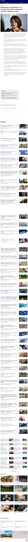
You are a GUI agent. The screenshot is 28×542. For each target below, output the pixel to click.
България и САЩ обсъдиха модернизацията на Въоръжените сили (9, 145)
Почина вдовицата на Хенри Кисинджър (8, 138)
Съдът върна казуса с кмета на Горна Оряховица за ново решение (7, 152)
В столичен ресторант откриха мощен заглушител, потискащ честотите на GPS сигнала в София (6, 463)
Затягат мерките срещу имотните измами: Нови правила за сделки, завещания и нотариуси (8, 216)
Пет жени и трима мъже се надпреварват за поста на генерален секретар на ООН (9, 340)
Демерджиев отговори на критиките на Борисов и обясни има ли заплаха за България (9, 159)
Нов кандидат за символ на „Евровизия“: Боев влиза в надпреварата (18, 458)
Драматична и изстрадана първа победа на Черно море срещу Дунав (21, 527)
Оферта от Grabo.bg (2, 238)
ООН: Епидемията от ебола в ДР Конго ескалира (8, 374)
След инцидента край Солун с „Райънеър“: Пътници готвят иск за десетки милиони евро (9, 256)
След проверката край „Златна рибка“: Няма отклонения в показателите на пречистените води (9, 224)
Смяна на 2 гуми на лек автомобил (7, 239)
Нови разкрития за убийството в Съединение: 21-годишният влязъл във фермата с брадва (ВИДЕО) (9, 381)
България (3, 122)
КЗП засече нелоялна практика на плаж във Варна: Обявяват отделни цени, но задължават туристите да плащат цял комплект (9, 172)
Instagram (15, 108)
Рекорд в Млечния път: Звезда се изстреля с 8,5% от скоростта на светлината (7, 527)
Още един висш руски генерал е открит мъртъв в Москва (9, 231)
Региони (21, 2)
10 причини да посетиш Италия (5, 492)
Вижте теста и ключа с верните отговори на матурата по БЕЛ (9, 270)
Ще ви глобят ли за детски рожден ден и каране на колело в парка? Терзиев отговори (4, 444)
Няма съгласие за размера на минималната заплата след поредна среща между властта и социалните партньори (19, 463)
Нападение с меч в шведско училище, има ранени (9, 181)
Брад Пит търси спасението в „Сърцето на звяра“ (20, 512)
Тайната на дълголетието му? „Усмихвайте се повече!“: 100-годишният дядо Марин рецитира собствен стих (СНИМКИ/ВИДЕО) (9, 249)
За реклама (21, 531)
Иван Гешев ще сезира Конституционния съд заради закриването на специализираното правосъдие (9, 98)
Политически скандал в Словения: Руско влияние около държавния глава (8, 431)
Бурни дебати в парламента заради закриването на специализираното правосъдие (9, 93)
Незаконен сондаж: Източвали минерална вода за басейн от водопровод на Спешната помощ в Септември (9, 305)
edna (15, 523)
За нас (19, 531)
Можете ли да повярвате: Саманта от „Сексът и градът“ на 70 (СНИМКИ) (4, 453)
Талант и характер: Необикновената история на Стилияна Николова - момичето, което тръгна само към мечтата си (7, 522)
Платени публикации (25, 531)
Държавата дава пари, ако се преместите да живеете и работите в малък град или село (5, 440)
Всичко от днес (14, 471)
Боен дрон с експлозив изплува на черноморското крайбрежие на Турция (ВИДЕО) (8, 326)
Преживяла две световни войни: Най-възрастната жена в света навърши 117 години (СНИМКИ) (4, 458)
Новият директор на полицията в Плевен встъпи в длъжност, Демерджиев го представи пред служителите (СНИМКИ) (9, 404)
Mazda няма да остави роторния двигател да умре (9, 132)
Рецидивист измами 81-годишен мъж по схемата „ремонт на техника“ (8, 418)
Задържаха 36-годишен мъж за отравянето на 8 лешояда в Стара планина (9, 411)
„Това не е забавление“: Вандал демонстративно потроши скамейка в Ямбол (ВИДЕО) (9, 276)
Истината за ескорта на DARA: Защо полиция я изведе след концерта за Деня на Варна (17, 449)
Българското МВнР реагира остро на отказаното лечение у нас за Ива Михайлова (9, 263)
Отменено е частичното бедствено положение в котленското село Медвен (9, 361)
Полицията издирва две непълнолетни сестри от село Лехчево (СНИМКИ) (9, 368)
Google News (7, 108)
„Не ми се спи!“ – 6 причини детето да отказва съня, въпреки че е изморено (9, 165)
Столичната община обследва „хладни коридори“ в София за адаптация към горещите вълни (8, 347)
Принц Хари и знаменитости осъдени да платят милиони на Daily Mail (8, 194)
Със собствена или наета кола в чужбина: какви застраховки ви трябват (20, 502)
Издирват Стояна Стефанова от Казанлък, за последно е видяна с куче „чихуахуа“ (5, 467)
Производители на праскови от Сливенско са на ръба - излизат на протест (9, 354)
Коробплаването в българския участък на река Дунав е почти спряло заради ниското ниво (9, 319)
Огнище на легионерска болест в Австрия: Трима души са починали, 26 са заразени (9, 313)
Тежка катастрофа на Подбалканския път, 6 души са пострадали (9, 291)
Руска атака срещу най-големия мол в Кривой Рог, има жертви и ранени (9, 126)
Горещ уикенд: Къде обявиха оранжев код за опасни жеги (17, 444)
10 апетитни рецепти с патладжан (5, 512)
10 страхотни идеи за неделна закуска (19, 492)
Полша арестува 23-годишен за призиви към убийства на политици (9, 333)
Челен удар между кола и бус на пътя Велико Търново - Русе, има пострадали (17, 467)
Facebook (11, 108)
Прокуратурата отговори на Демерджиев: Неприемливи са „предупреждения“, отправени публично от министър (8, 200)
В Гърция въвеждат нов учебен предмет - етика (8, 388)
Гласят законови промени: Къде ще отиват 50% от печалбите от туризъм (18, 453)
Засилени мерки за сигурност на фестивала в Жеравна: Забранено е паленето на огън (9, 284)
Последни (7, 2)
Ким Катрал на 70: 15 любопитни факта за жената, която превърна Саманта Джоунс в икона (21, 521)
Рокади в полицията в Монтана (6, 424)
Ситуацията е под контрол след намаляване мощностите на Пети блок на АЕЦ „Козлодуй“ (18, 440)
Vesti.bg (13, 532)
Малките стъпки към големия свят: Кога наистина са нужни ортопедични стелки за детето (5, 449)
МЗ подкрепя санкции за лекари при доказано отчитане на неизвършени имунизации (9, 187)
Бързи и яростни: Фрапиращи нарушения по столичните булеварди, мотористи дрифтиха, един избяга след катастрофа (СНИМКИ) (9, 297)
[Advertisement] (14, 115)
